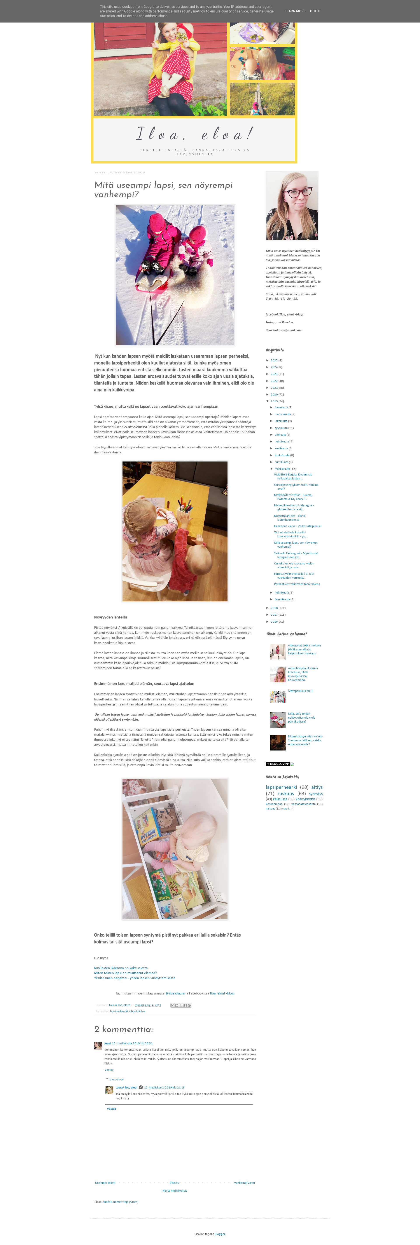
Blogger (220, 1234)
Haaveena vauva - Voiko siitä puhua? (298, 526)
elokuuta (281, 435)
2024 (274, 367)
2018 (274, 608)
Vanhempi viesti (244, 1183)
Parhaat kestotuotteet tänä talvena (297, 584)
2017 (274, 614)
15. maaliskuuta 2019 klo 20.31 (132, 1043)
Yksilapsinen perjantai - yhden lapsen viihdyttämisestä (134, 978)
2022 (274, 381)
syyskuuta (281, 428)
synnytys (316, 794)
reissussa (280, 799)
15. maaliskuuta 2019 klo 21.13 (164, 1087)
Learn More (295, 11)
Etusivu (174, 1183)
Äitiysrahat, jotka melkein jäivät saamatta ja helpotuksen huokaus (304, 649)
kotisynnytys (305, 799)
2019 (274, 401)
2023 (274, 374)
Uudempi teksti (105, 1183)
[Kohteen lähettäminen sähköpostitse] (172, 1005)
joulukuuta (282, 407)
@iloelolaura (175, 993)
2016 (274, 621)
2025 (274, 360)
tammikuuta (283, 599)
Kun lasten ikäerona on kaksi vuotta (121, 968)
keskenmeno (274, 804)
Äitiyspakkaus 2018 (300, 691)
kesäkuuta (282, 448)
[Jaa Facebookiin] (185, 1005)
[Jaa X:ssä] (181, 1005)
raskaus (286, 793)
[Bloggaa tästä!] (177, 1005)
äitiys (317, 787)
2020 (274, 394)
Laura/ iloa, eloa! (127, 1087)
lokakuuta (281, 421)
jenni (108, 1043)
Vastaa (109, 1070)
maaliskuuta (283, 469)
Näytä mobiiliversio (175, 1191)
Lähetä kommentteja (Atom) (120, 1202)
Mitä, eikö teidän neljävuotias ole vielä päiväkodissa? (301, 717)
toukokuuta (282, 455)
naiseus (270, 808)
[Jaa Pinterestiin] (189, 1005)
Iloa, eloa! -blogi (222, 993)
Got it (315, 11)
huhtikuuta (282, 462)
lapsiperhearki (119, 1011)
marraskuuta (283, 414)
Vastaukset (117, 1079)
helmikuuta (282, 592)
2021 (274, 388)
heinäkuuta (282, 441)
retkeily (285, 809)
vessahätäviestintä (303, 804)
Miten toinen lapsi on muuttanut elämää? (125, 973)
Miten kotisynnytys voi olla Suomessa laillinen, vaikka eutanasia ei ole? (305, 740)
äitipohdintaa (137, 1011)
